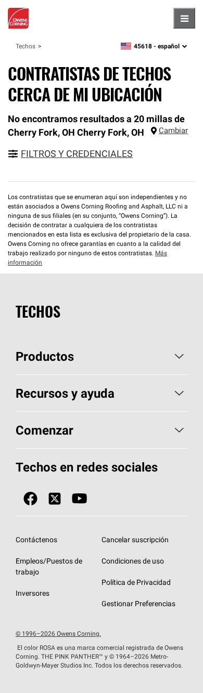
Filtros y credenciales (77, 154)
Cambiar (173, 130)
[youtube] (79, 498)
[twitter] (55, 499)
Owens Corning (18, 18)
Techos (25, 46)
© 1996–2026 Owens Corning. (58, 633)
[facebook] (30, 499)
